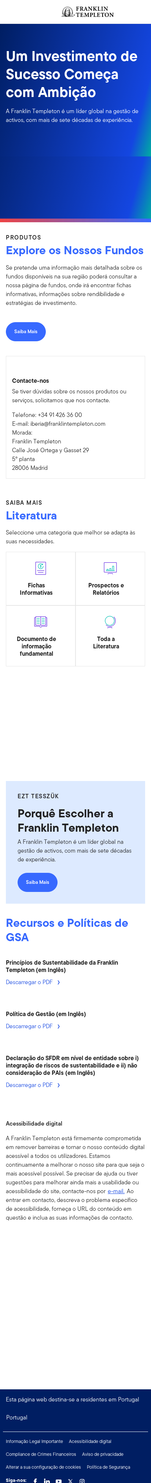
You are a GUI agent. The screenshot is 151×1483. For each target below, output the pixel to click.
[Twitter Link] (70, 1480)
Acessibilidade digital (90, 1441)
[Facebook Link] (35, 1480)
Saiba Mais (25, 331)
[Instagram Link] (82, 1480)
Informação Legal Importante (34, 1441)
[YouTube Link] (59, 1480)
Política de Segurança (108, 1467)
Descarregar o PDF (30, 982)
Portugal (16, 1417)
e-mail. (116, 1191)
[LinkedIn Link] (47, 1480)
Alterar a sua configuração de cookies (43, 1467)
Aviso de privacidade (103, 1454)
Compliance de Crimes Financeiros (41, 1454)
